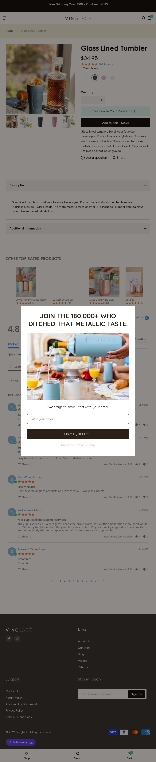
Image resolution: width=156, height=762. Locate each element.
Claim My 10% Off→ (78, 434)
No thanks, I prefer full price (78, 445)
